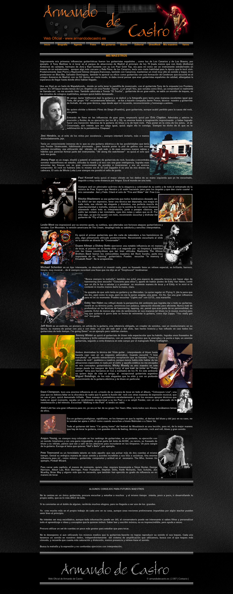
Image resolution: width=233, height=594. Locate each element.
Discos (123, 44)
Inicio (47, 44)
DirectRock (154, 44)
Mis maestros (170, 44)
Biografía (62, 44)
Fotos (93, 44)
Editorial (139, 44)
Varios (185, 44)
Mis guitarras (108, 44)
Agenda (78, 44)
